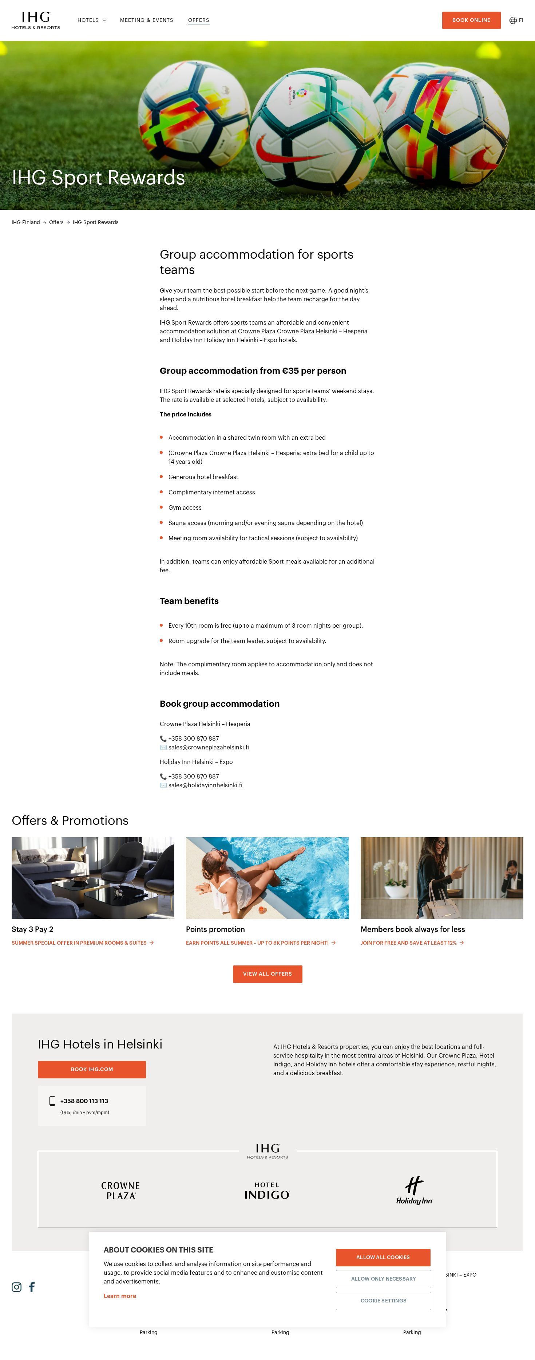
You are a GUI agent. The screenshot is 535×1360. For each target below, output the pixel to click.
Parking (149, 1332)
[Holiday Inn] (414, 1191)
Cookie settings (384, 1301)
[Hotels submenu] (104, 20)
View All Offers (267, 974)
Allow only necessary (383, 1279)
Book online (471, 20)
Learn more (120, 1296)
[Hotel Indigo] (267, 1191)
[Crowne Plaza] (120, 1191)
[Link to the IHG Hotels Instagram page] (16, 1287)
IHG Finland (26, 222)
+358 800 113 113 (84, 1101)
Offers (56, 222)
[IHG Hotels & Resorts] (268, 1152)
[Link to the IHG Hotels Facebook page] (32, 1287)
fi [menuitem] (521, 20)
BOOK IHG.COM (92, 1069)
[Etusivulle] (36, 20)
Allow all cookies (383, 1257)
